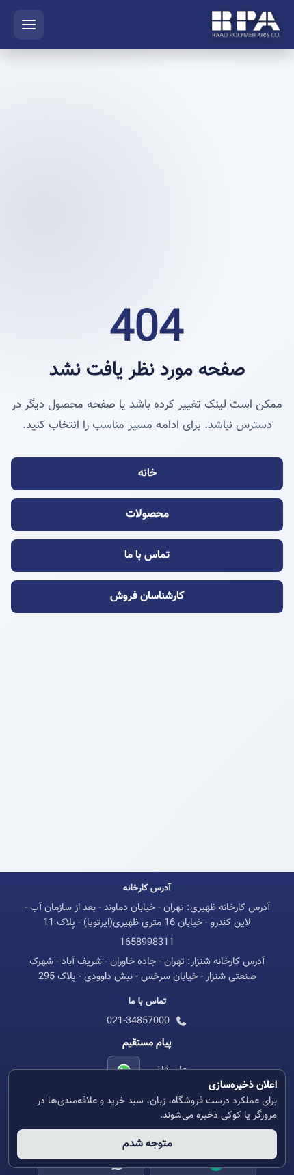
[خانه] (246, 25)
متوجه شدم (147, 1143)
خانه (147, 473)
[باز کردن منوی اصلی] (29, 25)
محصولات (147, 514)
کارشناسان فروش (147, 596)
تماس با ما (147, 555)
